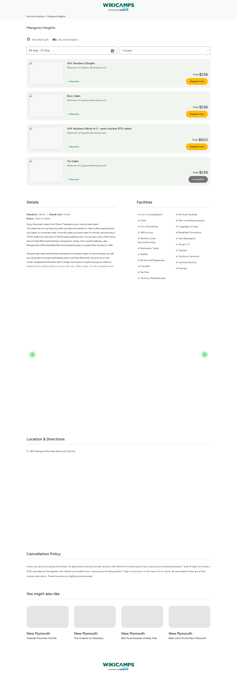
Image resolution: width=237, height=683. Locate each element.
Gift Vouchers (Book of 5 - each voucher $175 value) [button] (99, 128)
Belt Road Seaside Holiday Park (139, 638)
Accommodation (36, 16)
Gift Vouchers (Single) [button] (81, 63)
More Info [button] (74, 81)
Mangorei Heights (56, 16)
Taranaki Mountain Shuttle (42, 638)
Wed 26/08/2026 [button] (40, 50)
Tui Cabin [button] (73, 161)
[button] (165, 51)
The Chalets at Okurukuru (89, 638)
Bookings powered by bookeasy (118, 673)
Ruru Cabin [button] (74, 95)
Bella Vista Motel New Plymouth (187, 638)
